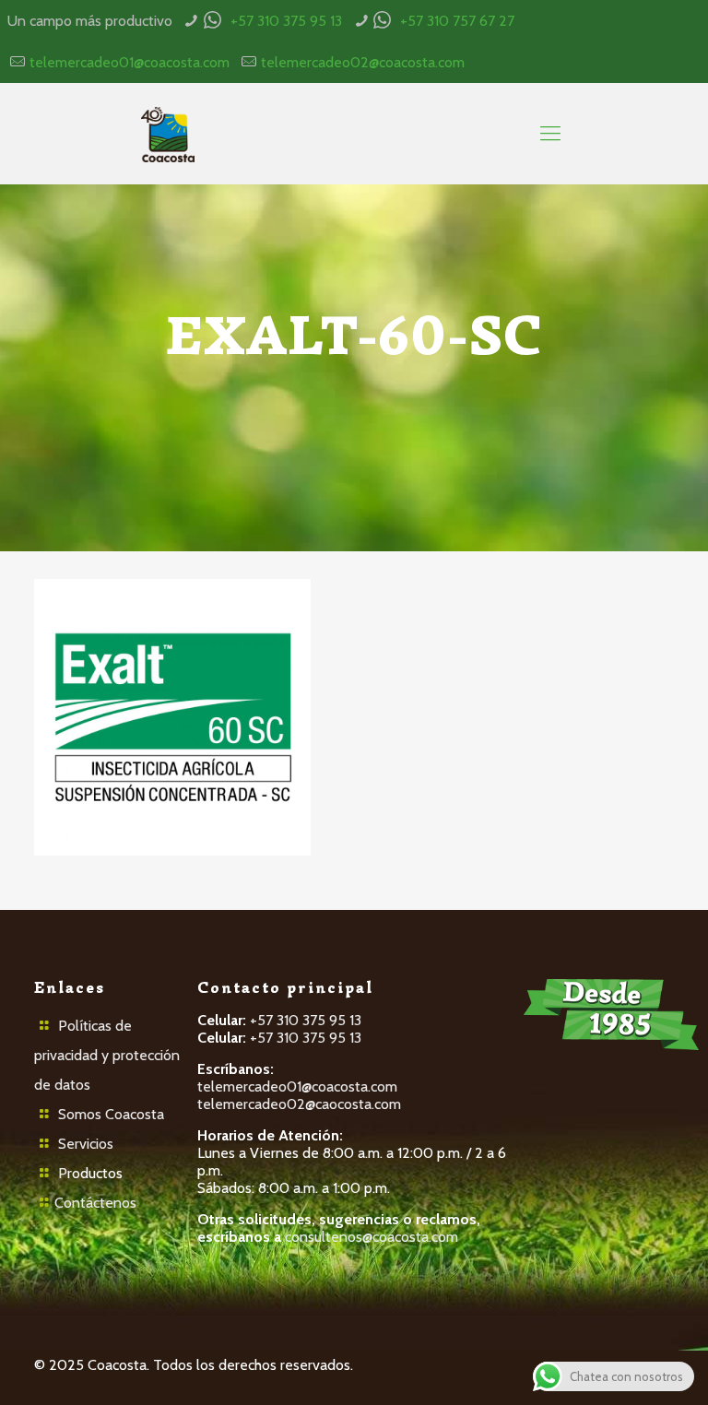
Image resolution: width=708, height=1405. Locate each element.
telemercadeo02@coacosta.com (363, 62)
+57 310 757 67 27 (457, 21)
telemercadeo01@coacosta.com (130, 62)
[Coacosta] (167, 133)
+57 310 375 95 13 (286, 21)
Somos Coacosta (111, 1114)
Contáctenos (95, 1202)
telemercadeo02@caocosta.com (299, 1104)
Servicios (85, 1143)
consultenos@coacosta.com (371, 1237)
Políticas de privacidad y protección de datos (107, 1055)
